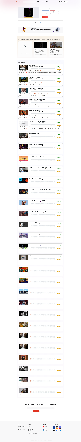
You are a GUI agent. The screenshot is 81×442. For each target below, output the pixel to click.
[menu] (14, 2)
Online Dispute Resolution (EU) (32, 433)
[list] (64, 1)
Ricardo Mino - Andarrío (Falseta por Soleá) (36, 88)
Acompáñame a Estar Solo (33, 366)
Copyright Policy (30, 429)
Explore (44, 411)
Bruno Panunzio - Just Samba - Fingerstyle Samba (37, 377)
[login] (67, 1)
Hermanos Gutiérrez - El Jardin (34, 133)
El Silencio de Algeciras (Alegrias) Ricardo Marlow (37, 99)
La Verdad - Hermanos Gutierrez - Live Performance (37, 121)
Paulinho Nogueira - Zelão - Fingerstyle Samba (36, 322)
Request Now (40, 54)
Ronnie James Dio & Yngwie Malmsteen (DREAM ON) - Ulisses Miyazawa (41, 167)
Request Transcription (21, 427)
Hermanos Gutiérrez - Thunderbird (35, 267)
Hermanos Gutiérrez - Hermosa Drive (35, 278)
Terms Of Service (30, 432)
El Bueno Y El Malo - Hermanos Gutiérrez (35, 178)
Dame (30, 333)
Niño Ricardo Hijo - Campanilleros (34, 77)
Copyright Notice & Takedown (32, 427)
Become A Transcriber (21, 429)
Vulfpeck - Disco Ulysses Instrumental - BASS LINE (37, 200)
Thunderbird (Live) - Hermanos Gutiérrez (36, 144)
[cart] (62, 2)
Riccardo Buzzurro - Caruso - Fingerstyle (36, 388)
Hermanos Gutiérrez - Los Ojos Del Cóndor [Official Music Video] (40, 189)
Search (36, 411)
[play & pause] (30, 68)
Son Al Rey (30, 255)
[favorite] (59, 2)
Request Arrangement (21, 426)
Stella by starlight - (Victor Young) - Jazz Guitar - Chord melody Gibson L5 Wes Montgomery (41, 300)
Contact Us (29, 426)
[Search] (34, 2)
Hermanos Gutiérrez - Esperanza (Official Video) (37, 156)
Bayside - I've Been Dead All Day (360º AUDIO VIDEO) (38, 289)
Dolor (30, 355)
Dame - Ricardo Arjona (32, 65)
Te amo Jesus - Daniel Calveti (34, 222)
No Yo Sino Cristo (32, 233)
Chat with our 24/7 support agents (41, 22)
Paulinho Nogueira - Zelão (33, 311)
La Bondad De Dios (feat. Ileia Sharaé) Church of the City (38, 211)
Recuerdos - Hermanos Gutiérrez (34, 110)
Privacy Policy (30, 430)
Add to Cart (59, 81)
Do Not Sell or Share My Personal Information (33, 435)
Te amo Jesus (31, 244)
